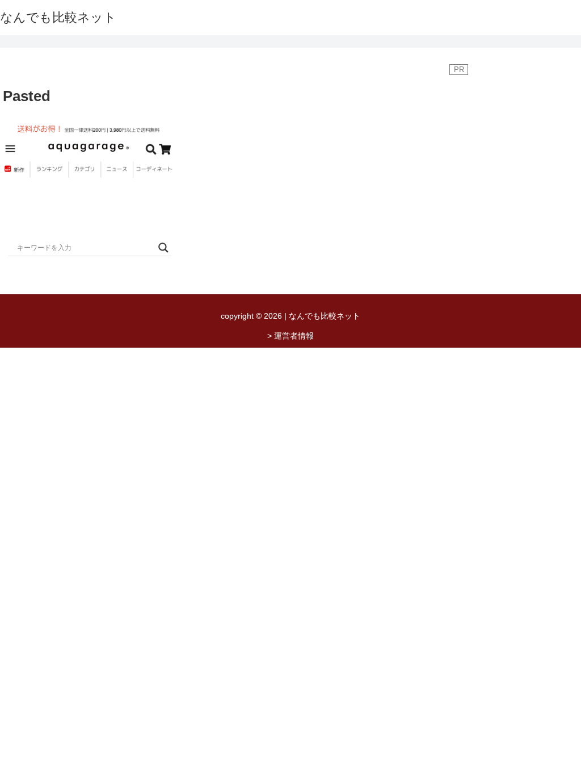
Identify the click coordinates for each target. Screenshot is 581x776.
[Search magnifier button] (163, 248)
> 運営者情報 (290, 335)
